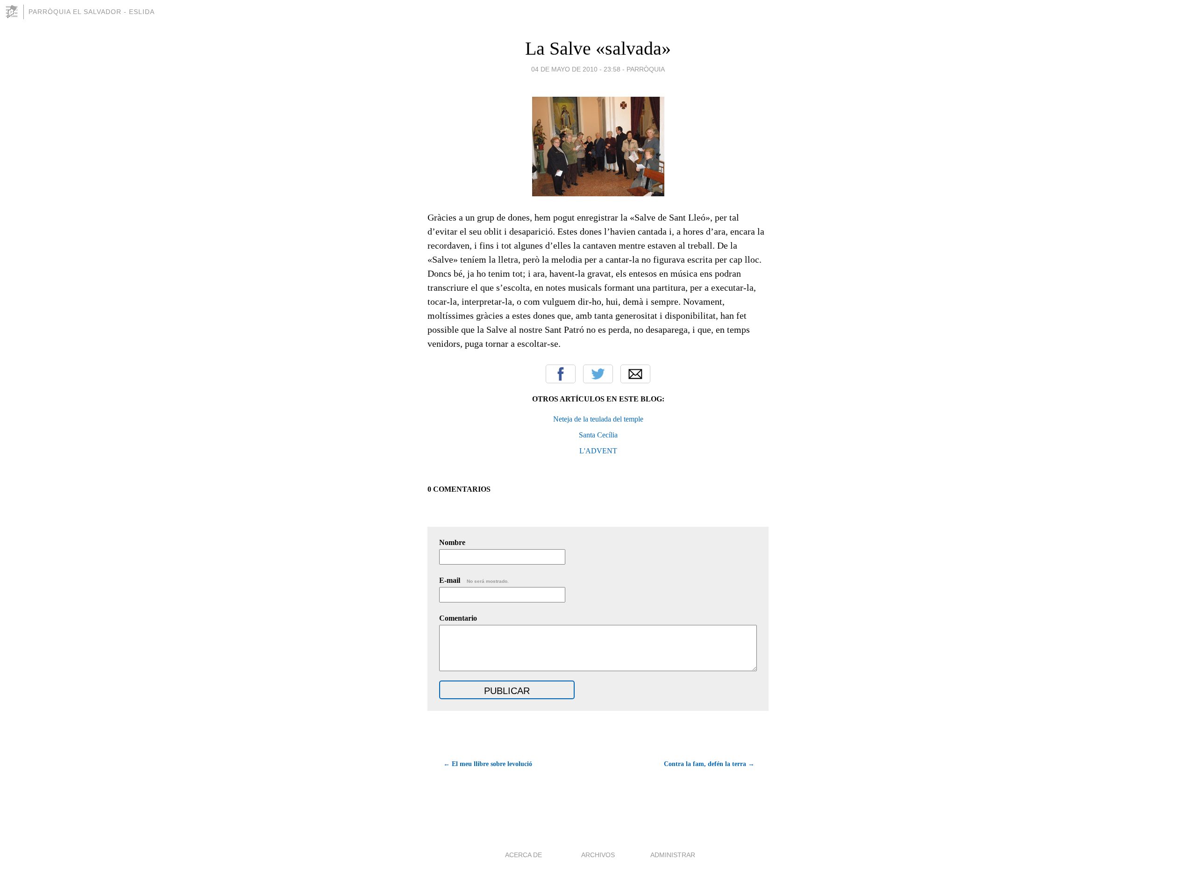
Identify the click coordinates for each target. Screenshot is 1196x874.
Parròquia (645, 69)
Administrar (672, 855)
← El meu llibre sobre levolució (487, 763)
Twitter (598, 374)
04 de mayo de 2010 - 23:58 (575, 69)
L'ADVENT (598, 451)
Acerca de (523, 855)
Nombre (452, 542)
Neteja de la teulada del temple (598, 419)
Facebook (561, 374)
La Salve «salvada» (598, 48)
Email (635, 374)
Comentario (458, 618)
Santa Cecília (598, 435)
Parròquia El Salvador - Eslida (91, 11)
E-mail (474, 580)
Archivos (598, 855)
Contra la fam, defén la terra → (709, 763)
